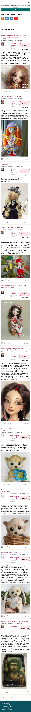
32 (4, 547)
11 (4, 91)
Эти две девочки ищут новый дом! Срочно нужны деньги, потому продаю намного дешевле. (13, 37)
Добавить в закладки (24, 46)
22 (4, 343)
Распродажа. (4, 164)
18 (4, 159)
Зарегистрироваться (21, 2)
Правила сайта (5, 704)
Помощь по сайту (21, 704)
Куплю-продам (18, 40)
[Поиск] (28, 2)
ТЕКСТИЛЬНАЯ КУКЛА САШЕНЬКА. (11, 96)
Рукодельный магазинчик (7, 40)
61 (4, 423)
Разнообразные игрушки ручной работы (19, 289)
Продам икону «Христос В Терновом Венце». (14, 621)
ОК (15, 9)
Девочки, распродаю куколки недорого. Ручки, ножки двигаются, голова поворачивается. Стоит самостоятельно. (15, 179)
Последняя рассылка (7, 706)
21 (4, 616)
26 (4, 484)
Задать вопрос (12, 704)
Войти (12, 2)
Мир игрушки (4, 289)
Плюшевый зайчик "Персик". (9, 552)
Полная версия (5, 703)
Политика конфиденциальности (9, 708)
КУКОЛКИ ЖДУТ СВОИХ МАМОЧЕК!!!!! (12, 227)
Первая (4, 697)
